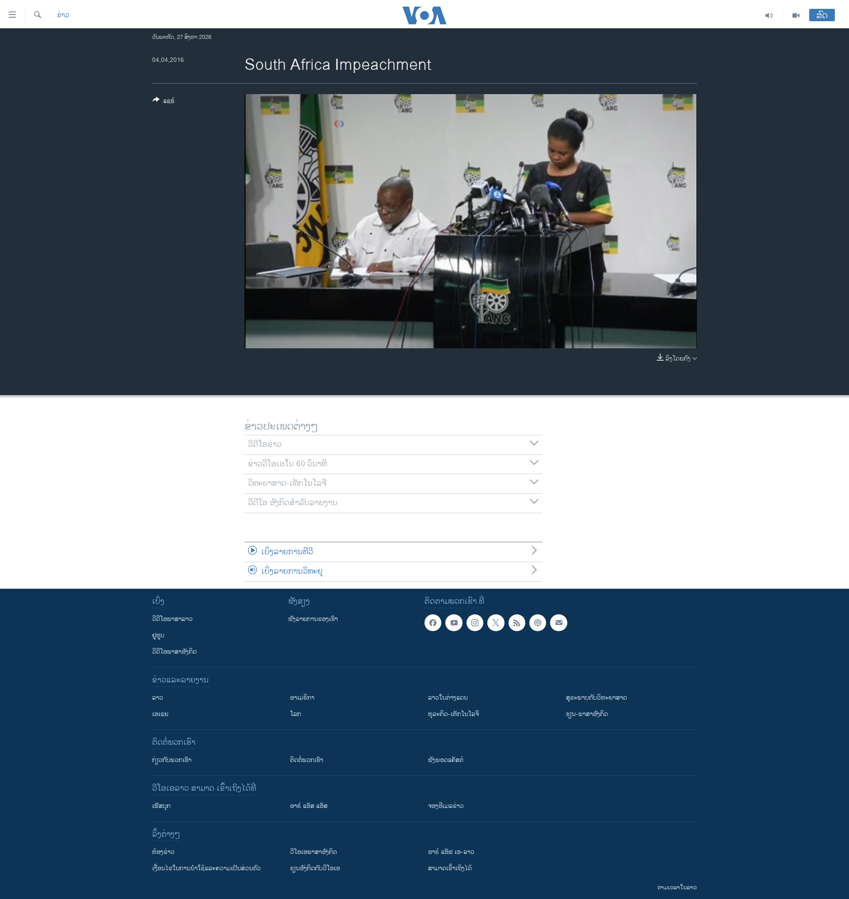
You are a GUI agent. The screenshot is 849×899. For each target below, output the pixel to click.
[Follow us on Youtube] (453, 622)
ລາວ (157, 697)
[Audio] (769, 15)
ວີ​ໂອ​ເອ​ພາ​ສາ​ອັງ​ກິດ (313, 852)
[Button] (164, 102)
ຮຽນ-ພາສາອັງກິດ (587, 714)
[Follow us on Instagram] (475, 622)
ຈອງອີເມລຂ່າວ (446, 806)
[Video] (796, 15)
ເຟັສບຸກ (161, 806)
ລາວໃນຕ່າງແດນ (448, 697)
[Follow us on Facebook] (432, 622)
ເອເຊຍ (160, 714)
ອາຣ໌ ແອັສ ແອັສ (309, 806)
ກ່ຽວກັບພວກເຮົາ (171, 760)
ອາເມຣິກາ (302, 697)
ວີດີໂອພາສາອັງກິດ (174, 651)
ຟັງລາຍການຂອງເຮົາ (313, 619)
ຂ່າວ (63, 15)
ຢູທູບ (158, 635)
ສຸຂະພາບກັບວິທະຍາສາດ (596, 697)
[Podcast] (537, 622)
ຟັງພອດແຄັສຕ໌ (445, 760)
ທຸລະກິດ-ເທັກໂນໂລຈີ (453, 714)
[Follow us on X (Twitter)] (495, 622)
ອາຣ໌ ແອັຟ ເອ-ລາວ (451, 852)
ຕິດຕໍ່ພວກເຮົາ (306, 760)
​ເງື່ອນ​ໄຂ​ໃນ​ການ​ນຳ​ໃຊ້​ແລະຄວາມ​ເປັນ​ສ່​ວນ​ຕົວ (206, 868)
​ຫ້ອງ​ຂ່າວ (163, 852)
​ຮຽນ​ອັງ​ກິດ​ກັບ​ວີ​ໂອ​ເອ (315, 868)
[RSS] (517, 622)
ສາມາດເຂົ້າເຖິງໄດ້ (450, 868)
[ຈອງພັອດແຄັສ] (558, 622)
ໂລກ (295, 714)
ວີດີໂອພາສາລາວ (172, 619)
